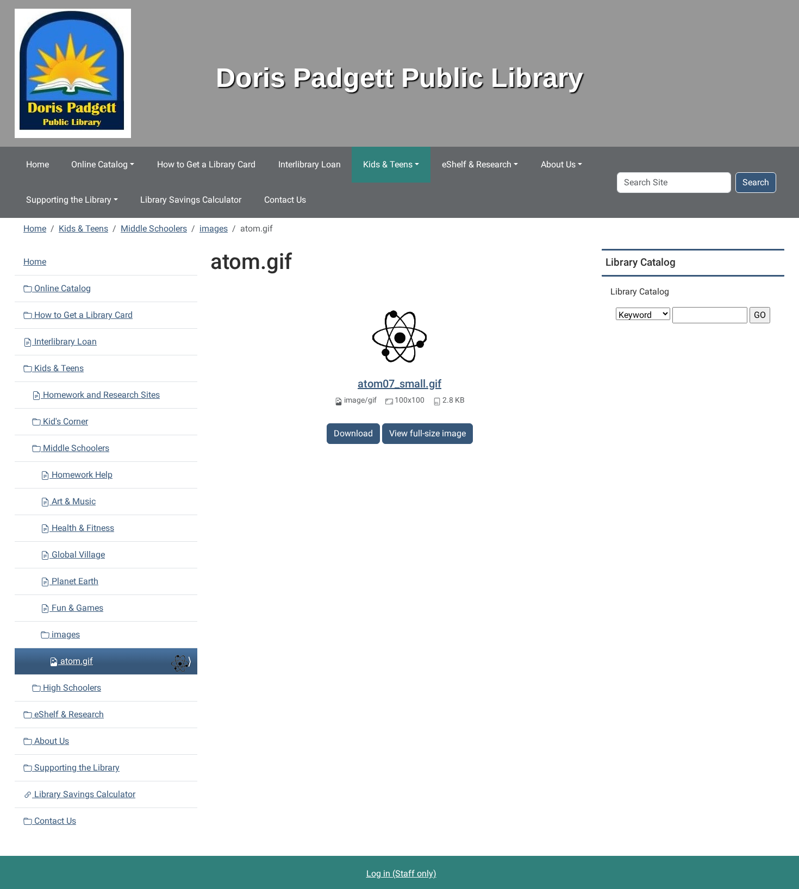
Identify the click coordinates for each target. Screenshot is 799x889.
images (213, 228)
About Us (558, 164)
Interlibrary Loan (309, 164)
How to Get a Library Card (206, 164)
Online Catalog (99, 164)
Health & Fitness (81, 528)
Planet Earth (73, 581)
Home (37, 164)
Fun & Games (76, 608)
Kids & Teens (388, 164)
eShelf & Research (476, 164)
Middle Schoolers (154, 228)
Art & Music (72, 501)
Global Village (77, 554)
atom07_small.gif (399, 383)
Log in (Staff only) (401, 873)
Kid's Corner (64, 421)
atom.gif (76, 661)
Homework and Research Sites (100, 395)
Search (755, 182)
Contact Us (285, 200)
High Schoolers (71, 688)
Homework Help (81, 474)
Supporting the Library (68, 200)
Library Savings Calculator (190, 200)
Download (353, 433)
